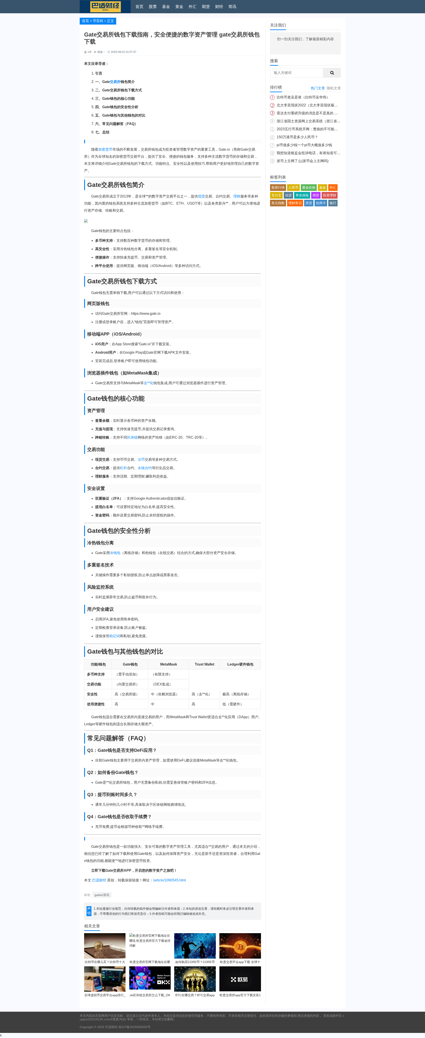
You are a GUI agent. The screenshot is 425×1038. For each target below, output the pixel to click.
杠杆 (123, 468)
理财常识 (295, 203)
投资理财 (329, 195)
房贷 (308, 203)
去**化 (148, 383)
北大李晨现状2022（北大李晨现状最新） (309, 105)
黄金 (179, 6)
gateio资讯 (102, 895)
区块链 (132, 437)
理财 (236, 196)
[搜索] (332, 73)
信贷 (288, 195)
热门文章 (318, 88)
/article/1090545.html (169, 880)
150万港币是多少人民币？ (297, 137)
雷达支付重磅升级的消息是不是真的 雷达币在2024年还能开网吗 (327, 113)
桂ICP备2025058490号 (134, 1027)
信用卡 (321, 203)
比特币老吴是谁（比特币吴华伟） (303, 97)
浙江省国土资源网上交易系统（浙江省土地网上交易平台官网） (326, 121)
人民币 (293, 187)
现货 (201, 196)
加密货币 (105, 149)
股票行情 (278, 187)
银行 (333, 203)
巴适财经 (99, 880)
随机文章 (334, 88)
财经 (219, 6)
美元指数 (278, 203)
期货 (206, 6)
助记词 (114, 636)
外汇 (193, 6)
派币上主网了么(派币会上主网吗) (302, 161)
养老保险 (302, 195)
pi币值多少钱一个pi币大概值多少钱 (304, 145)
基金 (166, 6)
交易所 (115, 82)
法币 (141, 459)
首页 (139, 6)
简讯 (232, 6)
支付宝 (276, 195)
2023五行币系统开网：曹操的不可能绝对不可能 (314, 129)
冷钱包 (115, 553)
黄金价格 (308, 187)
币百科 (98, 21)
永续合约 (145, 468)
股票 (153, 6)
